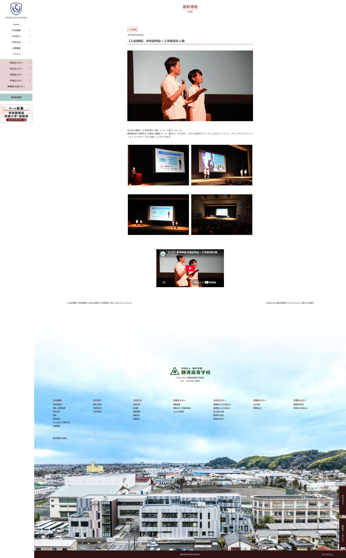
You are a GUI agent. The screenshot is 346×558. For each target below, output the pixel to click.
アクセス (16, 54)
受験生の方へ (16, 62)
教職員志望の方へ (16, 86)
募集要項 (176, 404)
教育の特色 (97, 404)
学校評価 (56, 418)
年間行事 (136, 404)
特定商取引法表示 (60, 438)
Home (16, 24)
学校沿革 (56, 411)
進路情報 (136, 411)
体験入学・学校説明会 (182, 408)
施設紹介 (136, 415)
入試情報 (132, 29)
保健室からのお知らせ (222, 404)
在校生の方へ (16, 68)
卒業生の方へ (16, 80)
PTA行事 (256, 404)
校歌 (54, 415)
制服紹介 (136, 418)
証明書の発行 (218, 418)
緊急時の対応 (218, 415)
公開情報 (56, 426)
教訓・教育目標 (59, 408)
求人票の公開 (218, 411)
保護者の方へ (16, 74)
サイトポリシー (328, 554)
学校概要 (16, 30)
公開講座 (16, 48)
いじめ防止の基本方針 (61, 422)
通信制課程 (16, 97)
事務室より (257, 408)
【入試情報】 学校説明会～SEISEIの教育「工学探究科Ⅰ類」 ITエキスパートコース (99, 302)
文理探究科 (97, 408)
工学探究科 (97, 411)
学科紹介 (16, 36)
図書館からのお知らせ (222, 408)
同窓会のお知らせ (300, 408)
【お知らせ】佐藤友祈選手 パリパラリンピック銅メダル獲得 (289, 302)
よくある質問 (178, 411)
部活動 (135, 408)
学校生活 (16, 42)
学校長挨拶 (57, 404)
